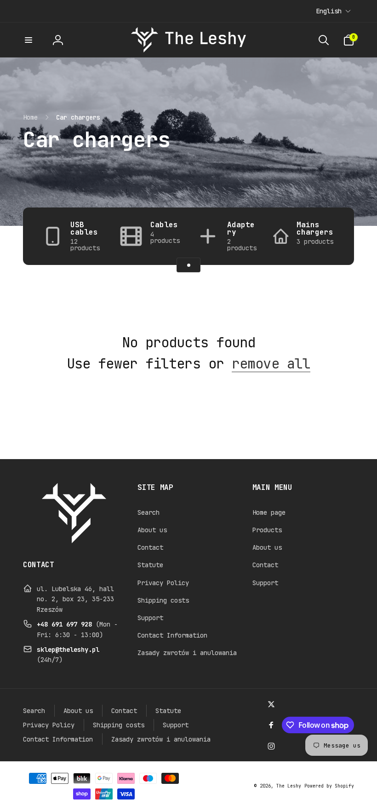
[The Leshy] (74, 541)
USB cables (84, 228)
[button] (28, 40)
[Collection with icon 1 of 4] (188, 265)
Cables (164, 225)
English (329, 11)
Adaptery (241, 228)
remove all (271, 363)
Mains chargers (315, 228)
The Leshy (288, 786)
